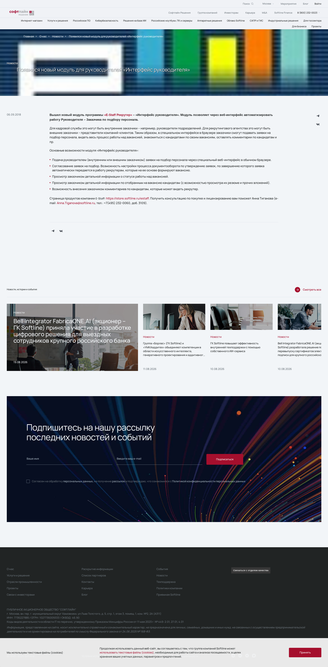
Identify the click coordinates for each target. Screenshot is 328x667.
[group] (72, 337)
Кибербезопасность (106, 20)
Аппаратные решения (209, 20)
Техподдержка (166, 582)
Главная (29, 36)
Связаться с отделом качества (250, 570)
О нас (43, 36)
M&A (264, 12)
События (162, 569)
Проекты (316, 26)
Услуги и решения (57, 20)
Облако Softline (236, 20)
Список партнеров (94, 575)
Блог (305, 4)
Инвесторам (231, 12)
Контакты (88, 582)
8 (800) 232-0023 (307, 12)
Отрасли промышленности (24, 582)
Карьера (250, 12)
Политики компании (169, 588)
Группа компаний (207, 12)
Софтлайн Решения (179, 12)
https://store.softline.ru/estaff (127, 198)
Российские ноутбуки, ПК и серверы (171, 20)
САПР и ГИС (256, 20)
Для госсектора (312, 20)
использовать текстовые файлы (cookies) (127, 652)
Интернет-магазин (31, 20)
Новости (57, 36)
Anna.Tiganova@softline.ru (76, 203)
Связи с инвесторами (21, 594)
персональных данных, (78, 481)
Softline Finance (283, 12)
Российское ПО (81, 20)
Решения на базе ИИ (134, 20)
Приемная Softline (168, 594)
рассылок (118, 481)
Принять (305, 652)
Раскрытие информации (97, 569)
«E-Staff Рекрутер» (118, 115)
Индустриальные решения (283, 20)
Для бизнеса (299, 26)
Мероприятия (288, 4)
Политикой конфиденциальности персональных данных (208, 481)
